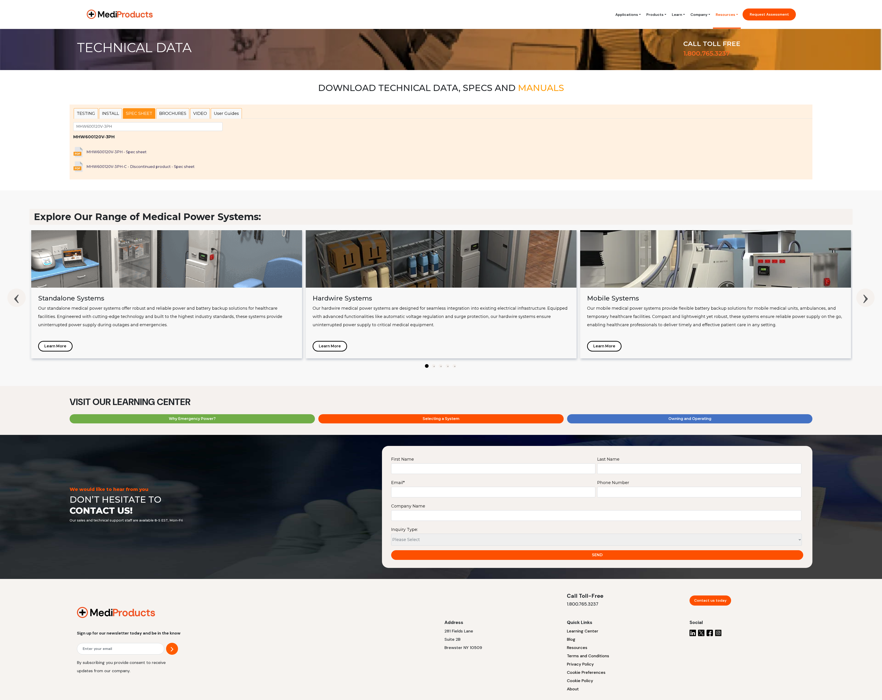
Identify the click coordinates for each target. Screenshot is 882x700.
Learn (677, 14)
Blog (571, 639)
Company (698, 14)
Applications (626, 14)
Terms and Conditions (588, 656)
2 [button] (433, 366)
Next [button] (865, 298)
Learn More (55, 346)
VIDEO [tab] (200, 113)
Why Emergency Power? (192, 419)
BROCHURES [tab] (172, 113)
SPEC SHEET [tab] (139, 113)
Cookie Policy (580, 680)
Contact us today (710, 600)
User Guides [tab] (226, 113)
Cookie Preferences (586, 672)
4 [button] (447, 366)
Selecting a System (441, 419)
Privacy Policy (580, 664)
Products (655, 14)
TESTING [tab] (86, 113)
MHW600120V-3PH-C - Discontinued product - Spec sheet (140, 166)
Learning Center (582, 631)
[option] (166, 294)
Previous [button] (16, 298)
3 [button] (440, 366)
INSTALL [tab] (110, 113)
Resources (725, 14)
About (573, 689)
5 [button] (454, 366)
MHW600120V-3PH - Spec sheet (116, 152)
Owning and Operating (689, 419)
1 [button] (427, 366)
